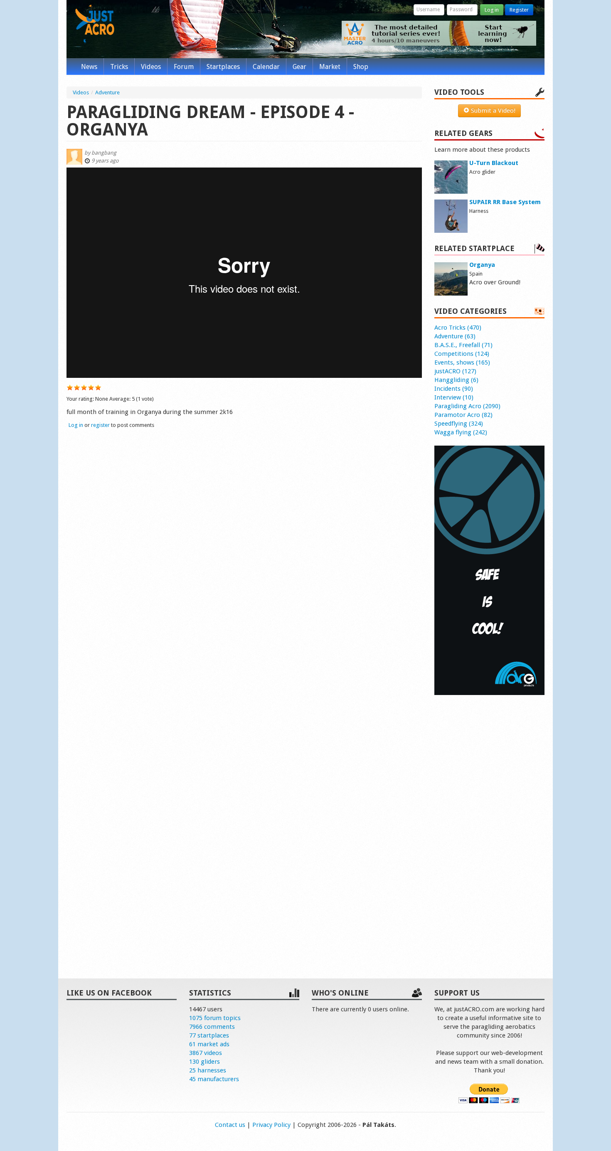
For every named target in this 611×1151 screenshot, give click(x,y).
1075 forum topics (215, 1018)
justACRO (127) (455, 371)
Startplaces (223, 67)
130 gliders (204, 1061)
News (89, 67)
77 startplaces (209, 1035)
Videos (151, 67)
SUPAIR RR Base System (505, 202)
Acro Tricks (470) (457, 327)
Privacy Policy (271, 1125)
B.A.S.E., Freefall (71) (463, 345)
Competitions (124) (461, 353)
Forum (184, 67)
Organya (482, 265)
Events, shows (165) (462, 362)
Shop (360, 67)
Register (519, 10)
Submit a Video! (492, 110)
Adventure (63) (454, 336)
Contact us (230, 1125)
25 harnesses (207, 1070)
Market (329, 67)
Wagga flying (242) (460, 432)
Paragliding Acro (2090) (467, 406)
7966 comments (212, 1026)
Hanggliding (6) (456, 380)
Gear (299, 67)
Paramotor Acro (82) (463, 415)
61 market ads (209, 1044)
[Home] (95, 24)
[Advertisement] (489, 828)
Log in (492, 10)
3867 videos (205, 1053)
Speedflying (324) (458, 423)
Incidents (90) (453, 388)
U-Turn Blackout (493, 163)
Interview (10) (453, 397)
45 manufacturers (214, 1079)
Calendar (266, 67)
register (100, 425)
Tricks (119, 67)
